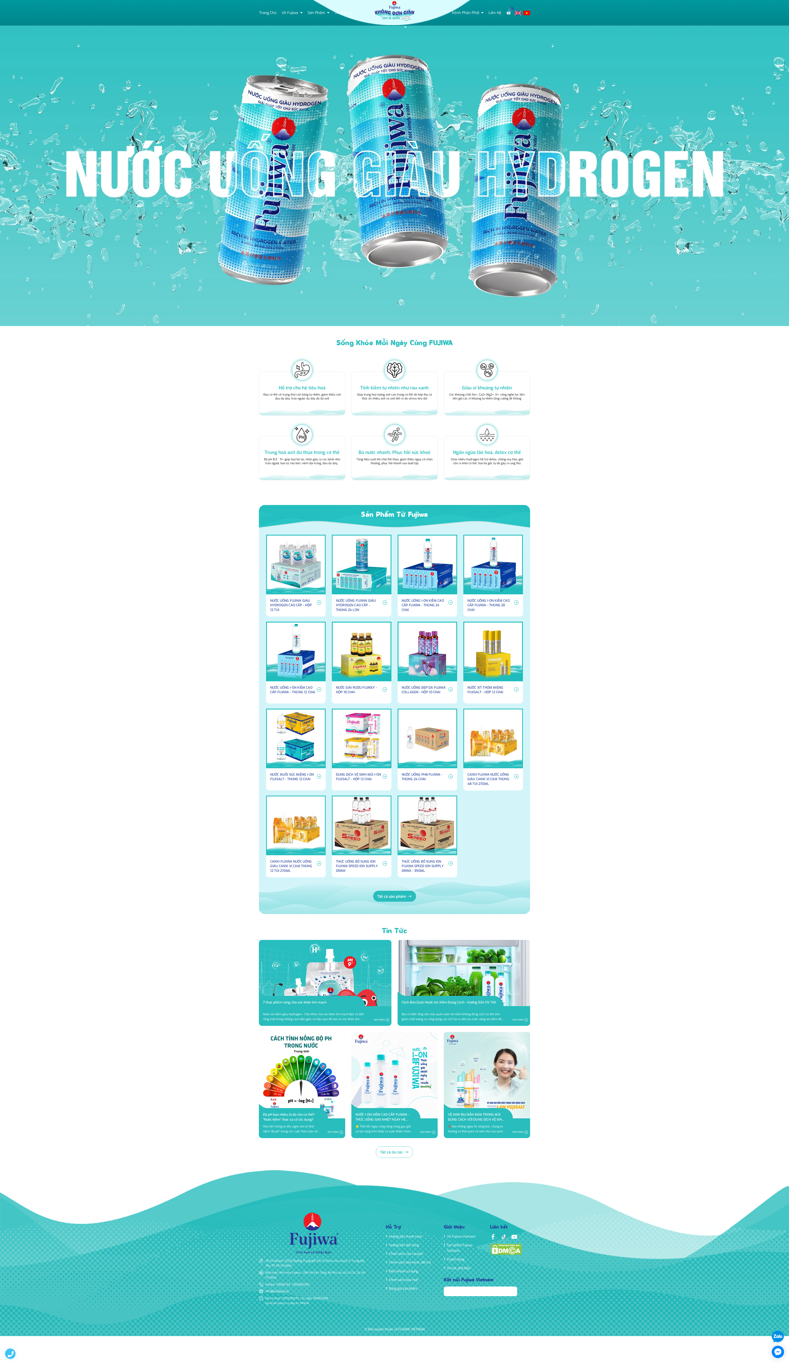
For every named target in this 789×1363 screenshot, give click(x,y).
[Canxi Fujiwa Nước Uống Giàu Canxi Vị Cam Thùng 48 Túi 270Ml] (493, 749)
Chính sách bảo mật (403, 1280)
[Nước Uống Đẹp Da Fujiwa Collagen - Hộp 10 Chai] (427, 662)
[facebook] (493, 1236)
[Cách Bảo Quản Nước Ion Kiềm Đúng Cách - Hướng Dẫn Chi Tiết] (464, 983)
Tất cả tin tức (392, 1152)
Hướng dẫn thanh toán (405, 1236)
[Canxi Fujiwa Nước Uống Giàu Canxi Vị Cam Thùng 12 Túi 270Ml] (296, 836)
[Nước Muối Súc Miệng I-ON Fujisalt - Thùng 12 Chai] (296, 749)
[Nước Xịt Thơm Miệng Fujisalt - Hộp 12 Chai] (493, 662)
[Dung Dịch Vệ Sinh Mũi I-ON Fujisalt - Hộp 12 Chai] (361, 749)
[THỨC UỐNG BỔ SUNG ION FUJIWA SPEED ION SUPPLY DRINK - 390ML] (427, 836)
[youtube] (514, 1236)
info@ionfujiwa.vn (276, 1291)
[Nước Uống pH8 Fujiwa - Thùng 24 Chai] (427, 749)
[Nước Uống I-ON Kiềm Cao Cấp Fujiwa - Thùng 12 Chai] (296, 662)
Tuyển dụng (455, 1259)
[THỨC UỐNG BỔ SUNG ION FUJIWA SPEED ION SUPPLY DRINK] (361, 836)
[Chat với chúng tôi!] (778, 1352)
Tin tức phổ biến (459, 1268)
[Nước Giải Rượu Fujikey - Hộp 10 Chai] (361, 662)
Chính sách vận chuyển (406, 1254)
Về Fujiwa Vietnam (461, 1236)
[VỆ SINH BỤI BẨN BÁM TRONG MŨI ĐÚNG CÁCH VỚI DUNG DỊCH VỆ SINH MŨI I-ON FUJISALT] (487, 1085)
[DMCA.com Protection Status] (506, 1249)
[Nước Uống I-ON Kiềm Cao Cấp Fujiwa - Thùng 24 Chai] (427, 576)
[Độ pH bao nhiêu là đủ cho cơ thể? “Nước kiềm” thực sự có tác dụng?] (302, 1085)
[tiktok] (503, 1236)
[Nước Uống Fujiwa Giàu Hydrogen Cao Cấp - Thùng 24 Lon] (361, 576)
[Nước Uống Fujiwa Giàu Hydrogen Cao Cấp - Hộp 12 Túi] (296, 576)
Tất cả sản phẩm (392, 896)
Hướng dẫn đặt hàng (404, 1245)
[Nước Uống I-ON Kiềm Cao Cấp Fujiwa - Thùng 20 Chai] (493, 576)
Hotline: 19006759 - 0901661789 (287, 1285)
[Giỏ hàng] (509, 13)
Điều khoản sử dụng (403, 1271)
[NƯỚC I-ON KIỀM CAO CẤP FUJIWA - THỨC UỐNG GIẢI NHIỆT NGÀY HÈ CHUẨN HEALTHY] (394, 1085)
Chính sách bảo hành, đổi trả (410, 1262)
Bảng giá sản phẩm (403, 1288)
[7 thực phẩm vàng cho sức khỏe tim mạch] (325, 983)
